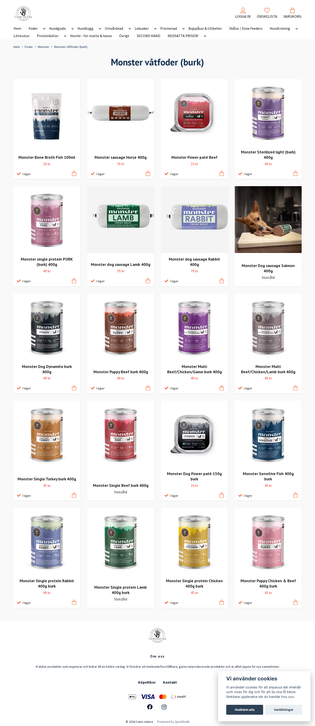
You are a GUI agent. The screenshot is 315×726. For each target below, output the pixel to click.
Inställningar (284, 709)
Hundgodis (57, 28)
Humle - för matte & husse (91, 35)
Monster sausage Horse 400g (121, 157)
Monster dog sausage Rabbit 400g (194, 261)
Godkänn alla (245, 709)
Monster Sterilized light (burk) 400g (268, 154)
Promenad (168, 28)
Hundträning (280, 28)
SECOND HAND (148, 35)
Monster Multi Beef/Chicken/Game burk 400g (194, 369)
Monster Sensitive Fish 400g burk (268, 476)
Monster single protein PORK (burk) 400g (47, 261)
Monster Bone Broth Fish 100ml (46, 157)
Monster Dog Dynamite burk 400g (47, 369)
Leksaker (142, 28)
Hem (17, 28)
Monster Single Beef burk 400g (121, 485)
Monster (43, 47)
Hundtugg (85, 28)
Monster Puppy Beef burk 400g (120, 371)
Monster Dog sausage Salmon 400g (268, 268)
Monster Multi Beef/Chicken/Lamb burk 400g (268, 369)
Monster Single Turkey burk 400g (47, 479)
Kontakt (170, 682)
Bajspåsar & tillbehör (205, 28)
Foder (33, 28)
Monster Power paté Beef (194, 157)
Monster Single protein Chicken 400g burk (194, 583)
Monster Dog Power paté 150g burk (194, 476)
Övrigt (124, 35)
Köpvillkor (147, 682)
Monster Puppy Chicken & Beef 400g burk (268, 583)
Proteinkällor (48, 35)
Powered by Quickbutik (173, 722)
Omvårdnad (114, 28)
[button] (43, 29)
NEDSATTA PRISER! (183, 35)
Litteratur (22, 35)
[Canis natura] (23, 13)
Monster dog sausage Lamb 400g (120, 264)
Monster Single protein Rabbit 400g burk (47, 583)
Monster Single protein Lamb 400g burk (120, 590)
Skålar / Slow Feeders (245, 28)
